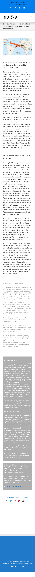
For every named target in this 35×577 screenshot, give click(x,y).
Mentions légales (24, 561)
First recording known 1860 (13, 486)
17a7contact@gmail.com (19, 4)
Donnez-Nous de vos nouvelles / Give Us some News (17, 563)
